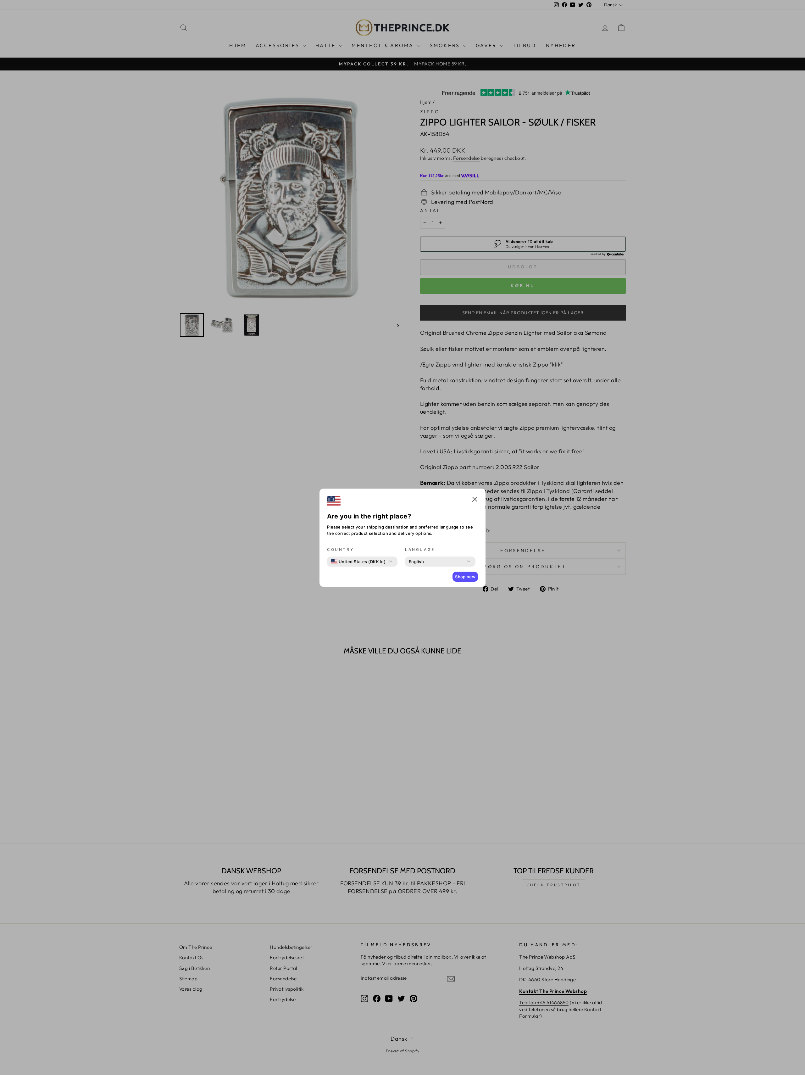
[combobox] (358, 561)
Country (340, 549)
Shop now (465, 576)
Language (420, 549)
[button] (475, 500)
